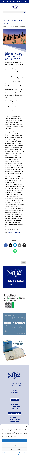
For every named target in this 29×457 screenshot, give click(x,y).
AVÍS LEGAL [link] (14, 400)
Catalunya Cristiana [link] (14, 232)
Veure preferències (14, 449)
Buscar (23, 262)
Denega (14, 445)
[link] (14, 7)
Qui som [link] (14, 391)
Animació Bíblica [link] (14, 419)
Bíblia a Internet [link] (14, 421)
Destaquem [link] (22, 26)
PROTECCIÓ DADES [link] (15, 413)
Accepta (14, 440)
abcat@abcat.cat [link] (17, 387)
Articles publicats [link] (14, 26)
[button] (26, 426)
